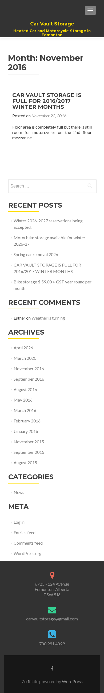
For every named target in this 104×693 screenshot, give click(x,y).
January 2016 (26, 431)
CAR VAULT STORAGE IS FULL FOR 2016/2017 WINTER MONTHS (46, 101)
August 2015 (25, 462)
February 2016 (27, 420)
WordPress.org (28, 553)
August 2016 (25, 389)
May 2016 (23, 399)
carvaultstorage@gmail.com (52, 618)
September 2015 (29, 452)
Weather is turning (48, 317)
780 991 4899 (52, 643)
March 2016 (25, 410)
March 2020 (25, 358)
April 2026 (23, 347)
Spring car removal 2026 (36, 254)
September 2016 (29, 378)
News (19, 492)
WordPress (72, 681)
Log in (19, 522)
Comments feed (28, 542)
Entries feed (24, 532)
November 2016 (29, 368)
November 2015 (29, 441)
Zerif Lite (30, 681)
